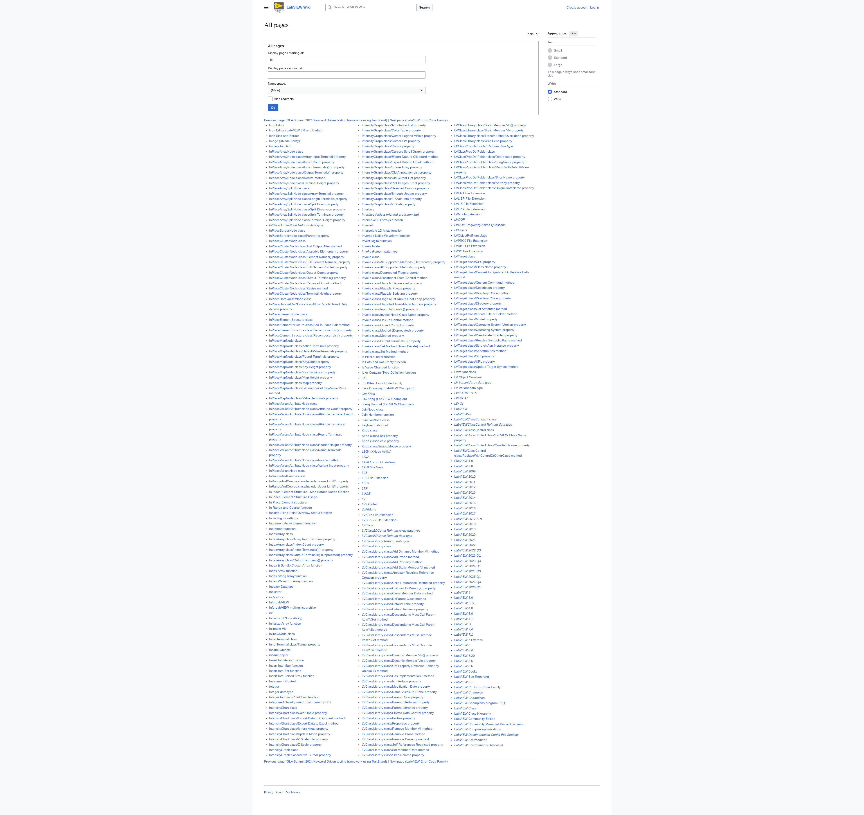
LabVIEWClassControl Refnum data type (483, 424)
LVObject (460, 230)
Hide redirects (284, 99)
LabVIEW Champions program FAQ (479, 703)
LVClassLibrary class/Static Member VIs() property (490, 125)
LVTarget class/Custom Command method (484, 282)
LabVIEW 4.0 (463, 608)
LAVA (365, 456)
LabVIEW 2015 (465, 503)
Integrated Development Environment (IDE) (300, 702)
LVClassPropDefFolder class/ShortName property (489, 177)
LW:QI (458, 403)
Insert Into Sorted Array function (291, 676)
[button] (266, 7)
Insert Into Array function (286, 660)
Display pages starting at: (286, 53)
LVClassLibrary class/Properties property (391, 723)
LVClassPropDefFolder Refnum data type (483, 146)
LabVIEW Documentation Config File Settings (486, 734)
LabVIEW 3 (462, 592)
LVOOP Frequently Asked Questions (480, 225)
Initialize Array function (285, 623)
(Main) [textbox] (275, 90)
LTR (365, 488)
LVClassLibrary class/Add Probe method (390, 557)
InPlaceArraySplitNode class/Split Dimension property (307, 209)
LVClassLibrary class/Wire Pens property (483, 141)
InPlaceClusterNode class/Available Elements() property (309, 251)
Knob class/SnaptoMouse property (386, 446)
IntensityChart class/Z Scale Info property (298, 739)
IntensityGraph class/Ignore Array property (392, 167)
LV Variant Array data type (472, 382)
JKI (364, 378)
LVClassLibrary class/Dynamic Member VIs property (399, 660)
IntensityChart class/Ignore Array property (298, 728)
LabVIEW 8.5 (463, 661)
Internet (367, 225)
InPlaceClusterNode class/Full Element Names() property (309, 262)
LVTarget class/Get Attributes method (480, 309)
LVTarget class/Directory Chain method (482, 293)
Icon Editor (276, 125)
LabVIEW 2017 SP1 (468, 519)
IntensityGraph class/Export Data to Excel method (397, 162)
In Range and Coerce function (290, 507)
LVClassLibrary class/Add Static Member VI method (398, 567)
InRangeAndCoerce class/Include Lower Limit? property (309, 481)
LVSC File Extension (468, 251)
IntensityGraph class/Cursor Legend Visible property (399, 136)
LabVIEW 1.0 (463, 461)
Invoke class (370, 257)
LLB (364, 472)
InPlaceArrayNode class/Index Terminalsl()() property (306, 167)
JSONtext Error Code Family (382, 383)
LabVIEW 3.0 (463, 597)
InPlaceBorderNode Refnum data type (296, 225)
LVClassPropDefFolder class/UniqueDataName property (494, 188)
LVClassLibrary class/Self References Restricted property (402, 744)
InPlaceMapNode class (285, 340)
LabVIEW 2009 (465, 471)
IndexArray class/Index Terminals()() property (301, 549)
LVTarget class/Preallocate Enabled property (485, 335)
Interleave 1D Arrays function (382, 220)
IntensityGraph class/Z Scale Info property (392, 199)
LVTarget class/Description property (479, 287)
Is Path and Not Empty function (384, 362)
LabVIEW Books (465, 671)
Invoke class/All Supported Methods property (393, 267)
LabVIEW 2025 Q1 (467, 576)
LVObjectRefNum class (470, 235)
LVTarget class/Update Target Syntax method (486, 366)
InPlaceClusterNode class (287, 241)
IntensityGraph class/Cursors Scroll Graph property (398, 151)
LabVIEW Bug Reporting (471, 676)
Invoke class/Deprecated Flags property (390, 272)
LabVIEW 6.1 (463, 619)
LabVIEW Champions (469, 698)
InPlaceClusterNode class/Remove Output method (305, 283)
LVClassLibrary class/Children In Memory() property (398, 588)
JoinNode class (372, 409)
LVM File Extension (468, 214)
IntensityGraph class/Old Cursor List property (394, 178)
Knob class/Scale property (380, 441)
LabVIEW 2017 (465, 513)
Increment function (282, 529)
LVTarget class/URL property (474, 361)
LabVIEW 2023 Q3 (467, 561)
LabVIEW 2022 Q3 (467, 550)
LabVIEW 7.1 (463, 634)
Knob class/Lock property (380, 436)
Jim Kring (368, 393)
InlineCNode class (282, 634)
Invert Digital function (377, 241)
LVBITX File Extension (377, 515)
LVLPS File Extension (469, 209)
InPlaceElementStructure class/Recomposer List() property (311, 335)
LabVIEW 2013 (465, 492)
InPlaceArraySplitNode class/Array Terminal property (306, 193)
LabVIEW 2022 (465, 545)
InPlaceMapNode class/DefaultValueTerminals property (308, 351)
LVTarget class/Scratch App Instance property (486, 345)
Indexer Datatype (281, 586)
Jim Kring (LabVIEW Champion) (384, 399)
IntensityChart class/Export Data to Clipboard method (307, 718)
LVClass (367, 525)
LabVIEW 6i (462, 624)
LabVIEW (461, 409)
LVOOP (459, 219)
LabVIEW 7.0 (463, 629)
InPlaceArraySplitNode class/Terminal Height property (307, 220)
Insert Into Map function (286, 665)
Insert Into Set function (285, 671)
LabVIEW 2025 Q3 (467, 582)
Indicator (275, 592)
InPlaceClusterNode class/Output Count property (303, 272)
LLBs (365, 483)
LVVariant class (465, 372)
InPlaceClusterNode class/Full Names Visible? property (308, 267)
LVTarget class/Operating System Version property (490, 324)
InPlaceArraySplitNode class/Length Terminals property (308, 199)
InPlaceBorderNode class (287, 230)
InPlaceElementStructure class (291, 319)
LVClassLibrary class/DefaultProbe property (393, 604)
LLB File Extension (375, 478)
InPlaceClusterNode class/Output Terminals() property (307, 278)
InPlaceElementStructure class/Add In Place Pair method (309, 325)
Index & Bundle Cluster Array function (295, 565)
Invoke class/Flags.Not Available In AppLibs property (399, 304)
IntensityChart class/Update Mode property (299, 734)
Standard (560, 57)
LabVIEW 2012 (465, 487)
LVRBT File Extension (469, 246)
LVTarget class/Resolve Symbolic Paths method (488, 340)
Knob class (369, 430)
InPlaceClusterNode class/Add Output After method (305, 246)
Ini (270, 613)
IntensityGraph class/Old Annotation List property (396, 172)
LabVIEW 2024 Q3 (467, 571)
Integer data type (281, 692)
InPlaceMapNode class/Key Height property (300, 367)
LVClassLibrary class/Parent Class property (392, 697)
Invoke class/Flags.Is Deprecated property (392, 283)
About (279, 792)
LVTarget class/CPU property (474, 262)
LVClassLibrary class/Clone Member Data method (397, 593)
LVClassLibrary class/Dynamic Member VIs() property (400, 655)
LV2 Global (369, 504)
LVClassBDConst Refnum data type (387, 535)
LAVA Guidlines (372, 467)
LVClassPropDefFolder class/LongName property (489, 162)
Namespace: (277, 83)
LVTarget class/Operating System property (484, 330)
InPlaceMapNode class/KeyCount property (299, 361)
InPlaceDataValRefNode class (290, 299)
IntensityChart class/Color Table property (298, 713)
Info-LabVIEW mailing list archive (292, 607)
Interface (368, 209)
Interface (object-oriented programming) (390, 214)
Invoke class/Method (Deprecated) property (393, 330)
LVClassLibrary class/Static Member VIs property (489, 130)
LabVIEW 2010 (465, 476)
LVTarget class (464, 256)
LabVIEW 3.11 (464, 603)
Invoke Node (371, 246)
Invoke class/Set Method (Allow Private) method (396, 346)
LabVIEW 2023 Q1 (467, 555)
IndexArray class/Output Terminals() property (301, 560)
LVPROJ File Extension (470, 240)
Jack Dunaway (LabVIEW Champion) (388, 388)
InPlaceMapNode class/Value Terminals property (303, 398)
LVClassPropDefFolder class (474, 151)
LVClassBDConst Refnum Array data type (391, 530)
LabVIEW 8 (462, 645)
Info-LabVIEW (279, 602)
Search (424, 7)
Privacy (268, 792)
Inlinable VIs (277, 628)
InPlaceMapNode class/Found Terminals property (304, 356)
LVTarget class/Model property (475, 319)
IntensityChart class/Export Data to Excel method (304, 723)
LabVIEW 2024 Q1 (467, 566)
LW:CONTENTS (465, 393)
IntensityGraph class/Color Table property (391, 130)
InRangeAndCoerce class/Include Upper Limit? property (309, 486)
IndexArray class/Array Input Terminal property (302, 539)
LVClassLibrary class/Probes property (388, 718)
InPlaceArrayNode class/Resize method (297, 178)
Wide (557, 99)
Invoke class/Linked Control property (388, 325)
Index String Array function (288, 576)
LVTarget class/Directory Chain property (482, 298)
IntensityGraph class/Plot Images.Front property (396, 183)
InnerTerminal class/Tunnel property (294, 644)
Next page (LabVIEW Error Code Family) (419, 120)
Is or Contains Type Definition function (389, 372)
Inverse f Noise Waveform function (386, 235)
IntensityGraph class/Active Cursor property (300, 755)
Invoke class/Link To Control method (387, 320)
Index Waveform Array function (291, 581)
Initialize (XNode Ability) (285, 618)
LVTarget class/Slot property (474, 356)
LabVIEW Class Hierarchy (472, 713)
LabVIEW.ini (462, 414)
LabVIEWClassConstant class (475, 419)
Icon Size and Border (284, 136)
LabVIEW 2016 (465, 508)
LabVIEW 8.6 (463, 666)
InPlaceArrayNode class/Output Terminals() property (306, 172)
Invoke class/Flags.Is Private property (388, 288)
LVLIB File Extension (469, 203)
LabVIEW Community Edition (474, 718)
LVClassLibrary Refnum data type (386, 541)
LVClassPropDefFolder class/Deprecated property (489, 156)
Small (558, 50)
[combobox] (346, 90)
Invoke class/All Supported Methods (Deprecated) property (403, 262)
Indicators (276, 597)
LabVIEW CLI (463, 682)
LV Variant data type (468, 388)
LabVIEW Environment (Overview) (478, 745)
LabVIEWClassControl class (474, 430)
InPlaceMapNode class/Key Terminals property (302, 372)
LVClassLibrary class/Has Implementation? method (398, 676)
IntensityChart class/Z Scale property (295, 744)
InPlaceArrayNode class (286, 151)
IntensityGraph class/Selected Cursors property (395, 188)
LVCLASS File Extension (379, 520)
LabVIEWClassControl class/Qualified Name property (492, 445)
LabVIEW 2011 (464, 482)
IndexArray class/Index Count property (296, 544)
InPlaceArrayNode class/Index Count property (301, 162)
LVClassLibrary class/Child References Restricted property (403, 583)
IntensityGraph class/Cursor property (388, 146)
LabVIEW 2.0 (463, 466)
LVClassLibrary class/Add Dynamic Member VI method (400, 551)
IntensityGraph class (283, 750)
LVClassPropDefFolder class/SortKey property (487, 183)
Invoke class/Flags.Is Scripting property (390, 293)
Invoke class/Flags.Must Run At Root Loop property (398, 299)
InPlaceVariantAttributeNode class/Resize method (304, 460)
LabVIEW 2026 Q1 (467, 587)
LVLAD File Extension (469, 193)
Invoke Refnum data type (380, 251)
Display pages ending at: (285, 68)
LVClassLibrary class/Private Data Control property (398, 713)
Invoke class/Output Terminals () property (391, 341)
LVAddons (369, 509)
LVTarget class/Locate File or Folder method (485, 314)
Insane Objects (279, 650)
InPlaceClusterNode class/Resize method (298, 288)
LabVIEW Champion (468, 692)
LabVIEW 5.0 (463, 613)
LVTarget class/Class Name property (480, 267)
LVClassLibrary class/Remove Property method (395, 739)
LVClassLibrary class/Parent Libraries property (395, 707)
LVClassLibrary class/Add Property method (392, 562)
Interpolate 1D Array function (382, 230)
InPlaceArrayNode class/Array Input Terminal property (307, 156)
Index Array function (283, 571)
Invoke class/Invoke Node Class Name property (395, 314)
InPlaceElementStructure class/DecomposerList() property (310, 330)
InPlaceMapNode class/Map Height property (300, 377)
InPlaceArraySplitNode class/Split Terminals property (306, 214)
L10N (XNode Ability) (376, 451)
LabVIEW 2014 (465, 497)
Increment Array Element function (293, 523)
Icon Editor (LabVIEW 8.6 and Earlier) (296, 130)
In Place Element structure (288, 502)
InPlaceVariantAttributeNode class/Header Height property (310, 445)
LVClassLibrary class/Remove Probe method (393, 734)
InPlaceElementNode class (288, 314)
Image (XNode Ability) (284, 141)
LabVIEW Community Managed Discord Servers (488, 724)
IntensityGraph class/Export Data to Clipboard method (400, 156)
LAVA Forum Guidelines (378, 462)
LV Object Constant (468, 377)
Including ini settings (283, 518)
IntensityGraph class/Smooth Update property (394, 193)
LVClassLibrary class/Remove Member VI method (397, 728)
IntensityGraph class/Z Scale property (388, 204)
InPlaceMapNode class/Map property (295, 383)
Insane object (278, 655)
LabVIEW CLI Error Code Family (477, 687)
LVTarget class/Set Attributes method (480, 351)
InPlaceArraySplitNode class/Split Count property (303, 204)
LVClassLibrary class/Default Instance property (395, 609)
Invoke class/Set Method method (385, 351)
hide (573, 33)
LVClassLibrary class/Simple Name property (393, 755)
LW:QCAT (461, 398)
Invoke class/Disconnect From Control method (395, 278)
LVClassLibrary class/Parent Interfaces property (396, 702)
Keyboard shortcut (375, 425)
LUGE (366, 493)
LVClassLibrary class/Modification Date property (396, 686)
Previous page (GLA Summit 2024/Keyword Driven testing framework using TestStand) (325, 120)
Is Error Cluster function (379, 357)
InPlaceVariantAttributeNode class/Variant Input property (309, 465)
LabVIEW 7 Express (468, 640)
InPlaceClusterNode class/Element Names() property (306, 257)
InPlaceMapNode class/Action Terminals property (304, 346)
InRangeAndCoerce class (287, 476)
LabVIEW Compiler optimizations (477, 729)
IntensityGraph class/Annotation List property (394, 125)
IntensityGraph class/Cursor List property (391, 141)
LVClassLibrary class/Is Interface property (391, 681)
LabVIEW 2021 (465, 540)
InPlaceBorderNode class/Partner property (299, 235)
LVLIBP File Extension (470, 198)
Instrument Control (282, 681)
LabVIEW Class (465, 708)
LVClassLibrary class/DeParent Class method (394, 599)
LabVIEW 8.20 (464, 655)
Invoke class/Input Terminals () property (390, 309)
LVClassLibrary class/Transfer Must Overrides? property (494, 136)
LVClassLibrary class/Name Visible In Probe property (399, 692)
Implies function (280, 146)
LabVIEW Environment (470, 740)
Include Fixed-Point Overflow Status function (300, 513)
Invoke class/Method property (383, 335)
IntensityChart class (283, 707)
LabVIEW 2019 (465, 529)
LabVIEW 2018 (465, 524)
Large (558, 64)
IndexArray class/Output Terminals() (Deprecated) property (311, 555)
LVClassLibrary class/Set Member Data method (395, 750)
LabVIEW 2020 (465, 534)
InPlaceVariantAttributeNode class (293, 403)
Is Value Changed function (380, 367)
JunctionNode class (375, 420)
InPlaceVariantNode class (287, 470)
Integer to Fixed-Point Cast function (294, 697)
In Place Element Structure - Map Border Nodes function (309, 492)
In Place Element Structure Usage (293, 497)
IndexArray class (281, 534)
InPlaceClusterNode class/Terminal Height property (305, 293)
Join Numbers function (378, 414)
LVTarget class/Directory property (478, 303)
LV (363, 499)
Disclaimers (293, 792)
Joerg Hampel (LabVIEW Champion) (388, 404)
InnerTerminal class (283, 639)
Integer (274, 686)
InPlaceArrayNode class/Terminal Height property (304, 183)
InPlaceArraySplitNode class (289, 188)
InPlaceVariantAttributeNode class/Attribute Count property (310, 409)
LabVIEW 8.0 (463, 650)
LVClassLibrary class (376, 546)
